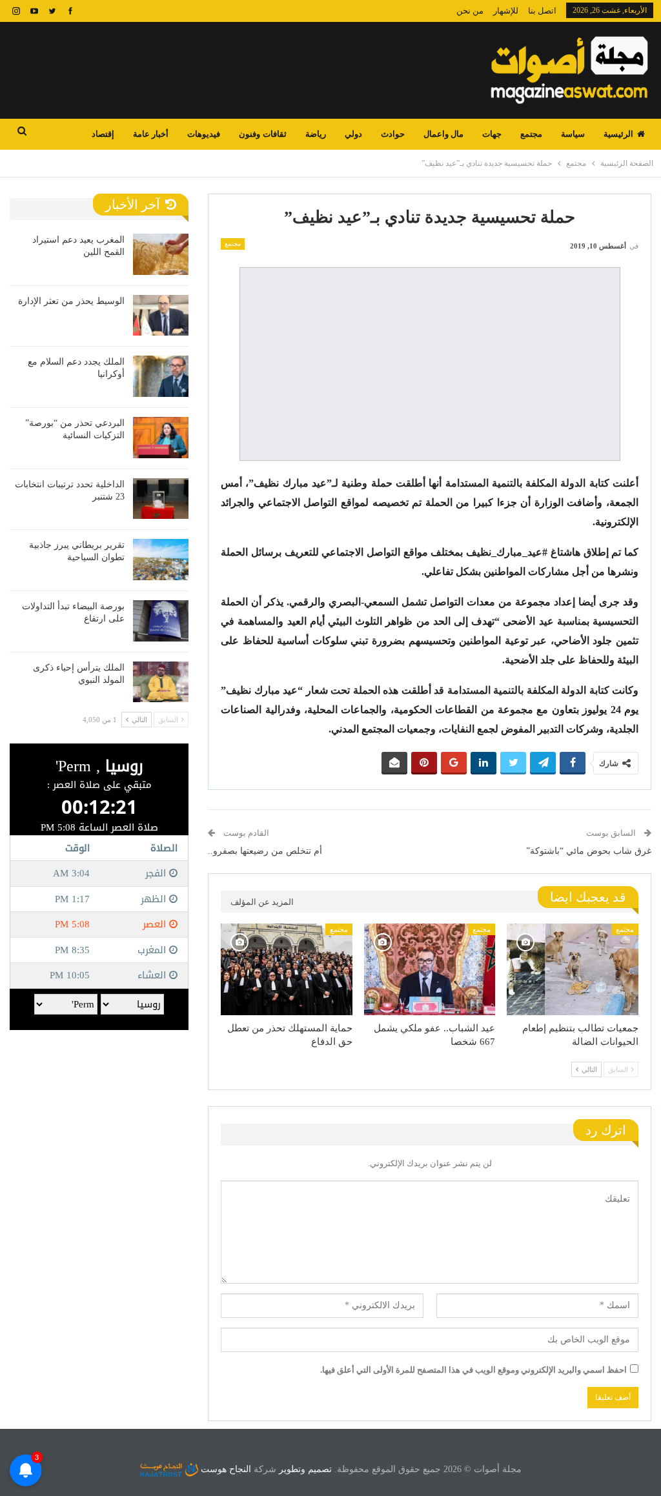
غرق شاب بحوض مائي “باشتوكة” (588, 851)
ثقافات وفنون (262, 134)
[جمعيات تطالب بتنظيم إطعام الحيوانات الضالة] (572, 970)
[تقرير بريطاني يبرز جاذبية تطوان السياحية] (160, 559)
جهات (492, 134)
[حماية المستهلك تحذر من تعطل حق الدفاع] (286, 970)
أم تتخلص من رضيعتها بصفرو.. (265, 851)
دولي (353, 134)
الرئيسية (618, 134)
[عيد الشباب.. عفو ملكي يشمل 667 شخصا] (430, 970)
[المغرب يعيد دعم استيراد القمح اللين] (160, 254)
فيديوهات (203, 134)
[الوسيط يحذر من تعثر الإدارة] (160, 315)
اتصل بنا (542, 10)
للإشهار (505, 10)
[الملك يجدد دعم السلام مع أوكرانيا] (160, 376)
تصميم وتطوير (305, 1469)
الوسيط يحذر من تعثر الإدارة (71, 301)
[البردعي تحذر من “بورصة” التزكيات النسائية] (160, 437)
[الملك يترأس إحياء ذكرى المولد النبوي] (160, 682)
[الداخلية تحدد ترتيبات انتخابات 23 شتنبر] (160, 499)
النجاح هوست (224, 1469)
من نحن (469, 10)
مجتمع (531, 134)
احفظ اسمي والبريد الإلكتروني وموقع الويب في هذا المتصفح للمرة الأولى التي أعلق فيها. (473, 1370)
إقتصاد (103, 134)
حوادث (393, 134)
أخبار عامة (150, 134)
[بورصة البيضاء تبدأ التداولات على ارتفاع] (160, 621)
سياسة (573, 134)
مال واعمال (443, 134)
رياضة (315, 134)
